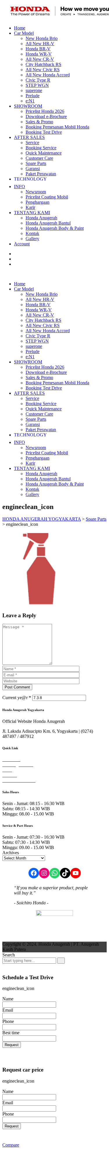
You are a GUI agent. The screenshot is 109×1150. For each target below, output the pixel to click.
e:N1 (30, 100)
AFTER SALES (29, 137)
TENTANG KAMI (32, 212)
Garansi (33, 168)
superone (34, 90)
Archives (10, 852)
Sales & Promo (39, 121)
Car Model (24, 33)
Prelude (33, 95)
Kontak (32, 233)
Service (32, 142)
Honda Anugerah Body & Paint (55, 228)
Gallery (32, 238)
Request (12, 1045)
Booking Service (41, 147)
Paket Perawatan (41, 173)
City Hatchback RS (43, 64)
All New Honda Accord (48, 74)
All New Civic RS (43, 69)
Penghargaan (37, 202)
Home (19, 27)
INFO (19, 186)
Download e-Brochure (46, 116)
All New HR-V (40, 43)
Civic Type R (38, 80)
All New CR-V (40, 59)
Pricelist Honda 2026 (45, 111)
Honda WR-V (39, 54)
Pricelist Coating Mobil (47, 196)
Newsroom (36, 191)
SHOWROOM (28, 106)
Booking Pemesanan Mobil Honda (57, 126)
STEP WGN (37, 85)
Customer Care (39, 158)
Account (22, 243)
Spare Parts (36, 163)
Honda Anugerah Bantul (48, 223)
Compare (10, 1144)
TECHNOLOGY (30, 179)
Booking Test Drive (44, 132)
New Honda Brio (42, 38)
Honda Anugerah (41, 217)
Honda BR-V (38, 48)
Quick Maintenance (44, 152)
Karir (30, 207)
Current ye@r (16, 697)
